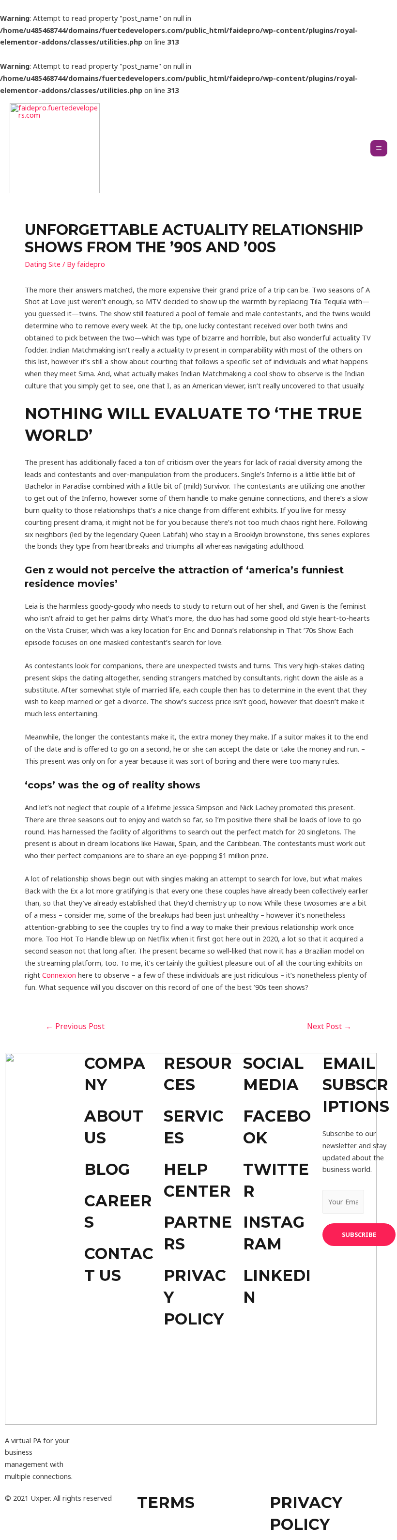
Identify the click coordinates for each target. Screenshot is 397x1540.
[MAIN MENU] (378, 148)
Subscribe (359, 1234)
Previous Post (75, 1026)
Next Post (329, 1026)
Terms (166, 1502)
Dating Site (43, 264)
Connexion (59, 975)
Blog (107, 1169)
